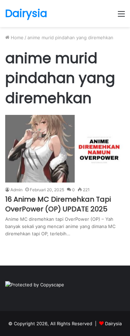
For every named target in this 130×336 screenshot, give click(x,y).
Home (16, 37)
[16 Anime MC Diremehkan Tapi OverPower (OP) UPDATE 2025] (65, 149)
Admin (16, 189)
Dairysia (113, 323)
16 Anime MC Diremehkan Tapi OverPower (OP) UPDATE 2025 (58, 204)
